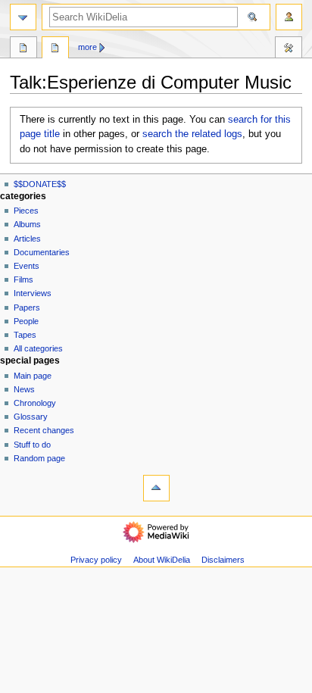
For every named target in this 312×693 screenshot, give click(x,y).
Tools (288, 49)
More (87, 47)
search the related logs (192, 134)
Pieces (26, 210)
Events (26, 265)
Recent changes (44, 430)
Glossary (31, 416)
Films (23, 279)
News (24, 389)
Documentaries (42, 252)
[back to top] (156, 488)
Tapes (25, 334)
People (26, 321)
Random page (39, 458)
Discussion (55, 49)
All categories (38, 348)
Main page (32, 375)
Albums (27, 224)
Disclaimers (223, 559)
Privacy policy (96, 559)
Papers (27, 307)
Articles (27, 238)
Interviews (32, 293)
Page (23, 49)
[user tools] (289, 17)
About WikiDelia (161, 559)
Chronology (35, 402)
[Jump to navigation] (23, 17)
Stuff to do (32, 444)
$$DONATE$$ (40, 184)
